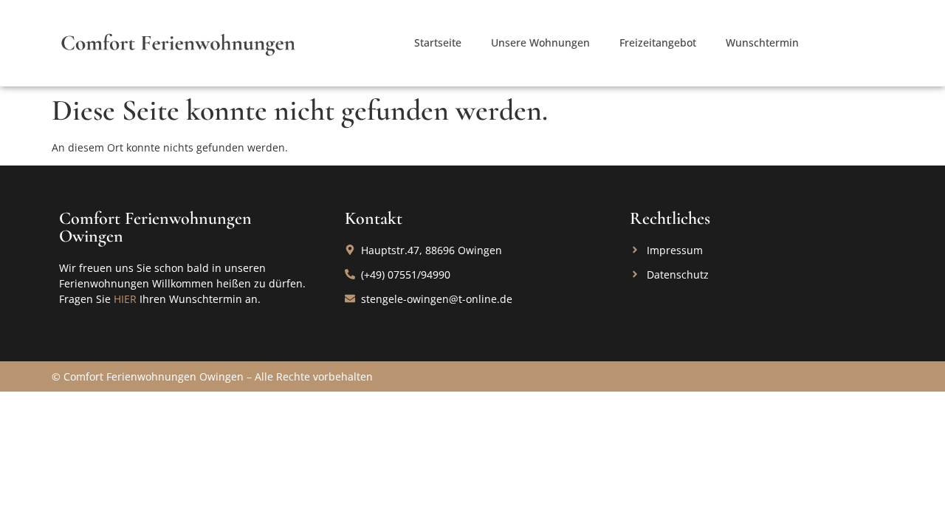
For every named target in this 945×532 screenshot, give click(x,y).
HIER (125, 299)
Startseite (437, 42)
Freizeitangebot (657, 42)
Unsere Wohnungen (540, 42)
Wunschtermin (762, 42)
